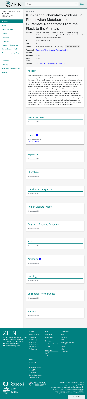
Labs (62, 349)
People (63, 346)
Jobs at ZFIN (33, 377)
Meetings (64, 337)
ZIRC (46, 346)
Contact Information (35, 375)
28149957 (39, 64)
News (62, 334)
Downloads (48, 334)
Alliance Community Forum (67, 343)
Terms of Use (79, 384)
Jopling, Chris (64, 50)
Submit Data (49, 337)
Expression (32, 337)
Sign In (82, 4)
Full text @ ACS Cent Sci (56, 64)
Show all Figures (33, 141)
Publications (33, 349)
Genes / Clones (34, 334)
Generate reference (72, 46)
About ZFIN (32, 370)
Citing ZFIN (32, 372)
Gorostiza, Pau (54, 50)
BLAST (47, 353)
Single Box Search (35, 367)
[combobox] (52, 4)
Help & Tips (32, 362)
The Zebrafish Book (51, 344)
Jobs (62, 340)
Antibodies (32, 342)
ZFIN (46, 355)
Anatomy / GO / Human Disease (34, 345)
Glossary (32, 365)
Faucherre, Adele (42, 50)
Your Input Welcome (76, 397)
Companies (64, 351)
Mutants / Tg (33, 340)
